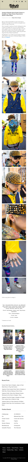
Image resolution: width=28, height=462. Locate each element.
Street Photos (15, 447)
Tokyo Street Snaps (16, 17)
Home (4, 447)
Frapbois (16, 421)
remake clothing (11, 307)
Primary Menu (5, 446)
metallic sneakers (21, 306)
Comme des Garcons (19, 418)
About (3, 452)
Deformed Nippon (15, 313)
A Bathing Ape (5, 414)
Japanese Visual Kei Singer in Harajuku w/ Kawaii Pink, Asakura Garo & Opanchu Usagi (20, 372)
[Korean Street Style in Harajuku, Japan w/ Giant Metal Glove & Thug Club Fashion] (8, 337)
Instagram (7, 37)
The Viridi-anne (17, 427)
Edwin (3, 421)
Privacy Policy (14, 459)
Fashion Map (10, 450)
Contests (21, 450)
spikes (21, 308)
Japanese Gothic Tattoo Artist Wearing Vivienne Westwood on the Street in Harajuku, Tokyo (8, 373)
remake (14, 310)
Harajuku (16, 317)
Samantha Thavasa (6, 427)
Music (16, 450)
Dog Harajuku (9, 310)
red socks (6, 307)
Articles (8, 447)
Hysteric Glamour (6, 423)
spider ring (17, 308)
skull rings (12, 308)
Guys (16, 315)
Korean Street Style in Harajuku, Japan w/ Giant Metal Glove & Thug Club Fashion (8, 347)
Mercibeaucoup (5, 425)
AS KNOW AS (17, 414)
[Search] (25, 1)
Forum (4, 450)
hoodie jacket (15, 306)
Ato (3, 416)
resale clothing (18, 307)
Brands (21, 447)
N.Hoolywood (17, 425)
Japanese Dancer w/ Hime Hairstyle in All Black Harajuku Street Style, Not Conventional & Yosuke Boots (13, 403)
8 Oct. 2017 (8, 17)
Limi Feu (16, 423)
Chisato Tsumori (5, 418)
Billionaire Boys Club (18, 416)
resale (17, 310)
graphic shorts (8, 306)
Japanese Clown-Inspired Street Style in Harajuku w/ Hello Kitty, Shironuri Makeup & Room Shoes (20, 348)
